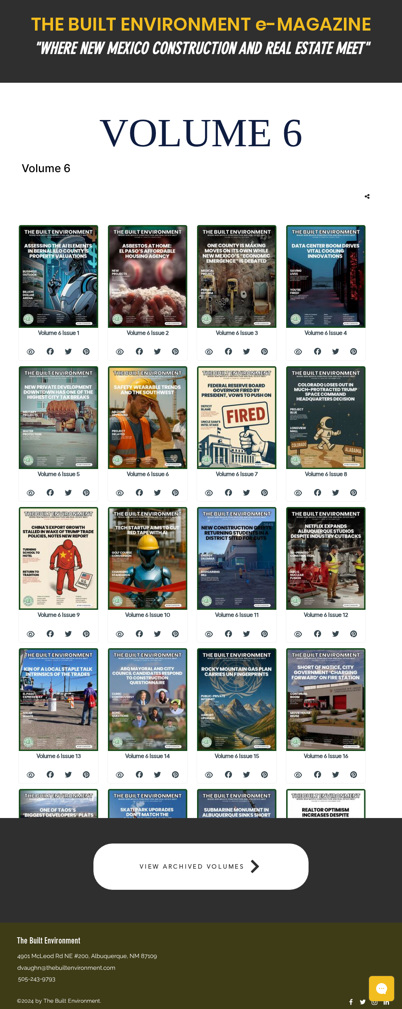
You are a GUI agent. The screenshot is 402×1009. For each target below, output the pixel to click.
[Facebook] (351, 1002)
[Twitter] (363, 1002)
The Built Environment (48, 940)
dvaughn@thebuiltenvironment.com (66, 967)
